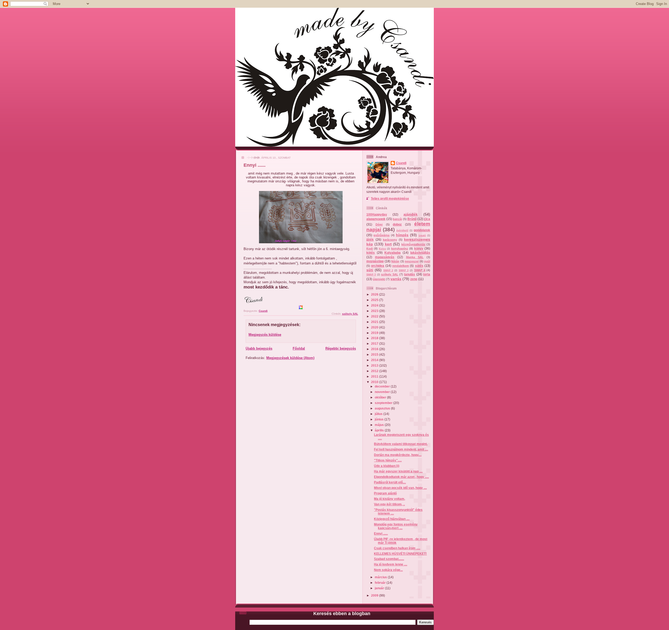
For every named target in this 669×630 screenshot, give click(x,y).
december (383, 386)
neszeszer (412, 261)
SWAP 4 (419, 270)
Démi (379, 224)
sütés (419, 265)
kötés (370, 252)
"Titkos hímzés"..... (388, 460)
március (381, 577)
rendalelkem (400, 265)
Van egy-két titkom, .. (389, 504)
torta (426, 274)
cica (427, 219)
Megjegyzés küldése (265, 335)
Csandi (401, 163)
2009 (375, 595)
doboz (397, 224)
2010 (375, 382)
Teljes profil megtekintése (390, 198)
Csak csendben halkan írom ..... (397, 548)
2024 (375, 305)
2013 (375, 365)
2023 (375, 311)
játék (370, 239)
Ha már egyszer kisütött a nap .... (398, 471)
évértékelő (402, 230)
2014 (375, 360)
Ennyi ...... (381, 533)
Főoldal (299, 348)
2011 (375, 376)
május (380, 424)
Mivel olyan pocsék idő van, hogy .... (400, 487)
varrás (395, 279)
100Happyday (376, 214)
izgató (422, 235)
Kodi (369, 248)
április (380, 430)
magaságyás (384, 257)
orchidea (377, 265)
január (380, 588)
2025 (375, 300)
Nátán (395, 261)
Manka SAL (415, 257)
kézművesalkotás (413, 244)
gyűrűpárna (381, 235)
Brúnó (412, 219)
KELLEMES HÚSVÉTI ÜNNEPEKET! (400, 553)
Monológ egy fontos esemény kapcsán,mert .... (396, 526)
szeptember (384, 402)
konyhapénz (399, 248)
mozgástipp (375, 261)
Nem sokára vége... (388, 569)
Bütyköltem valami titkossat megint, (401, 444)
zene (413, 279)
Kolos (382, 248)
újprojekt (379, 279)
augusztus (383, 408)
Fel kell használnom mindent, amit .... (401, 449)
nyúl (427, 261)
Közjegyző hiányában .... (392, 519)
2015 (375, 354)
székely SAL (350, 313)
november (383, 392)
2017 (375, 343)
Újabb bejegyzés (259, 348)
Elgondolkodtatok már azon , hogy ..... (401, 476)
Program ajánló (385, 493)
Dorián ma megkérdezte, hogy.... (398, 454)
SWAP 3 (403, 270)
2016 (375, 349)
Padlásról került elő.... (390, 482)
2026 (375, 294)
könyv (418, 248)
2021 (375, 321)
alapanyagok (375, 219)
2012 (375, 371)
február (381, 582)
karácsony (390, 239)
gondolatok (422, 230)
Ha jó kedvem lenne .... (390, 564)
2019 (375, 332)
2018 (375, 338)
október (381, 397)
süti (369, 270)
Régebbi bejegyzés (340, 348)
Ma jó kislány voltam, (389, 498)
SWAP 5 (371, 274)
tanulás (409, 274)
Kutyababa (392, 252)
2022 (375, 316)
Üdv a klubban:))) (386, 465)
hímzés (402, 235)
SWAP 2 (388, 270)
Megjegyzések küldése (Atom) (290, 358)
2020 (375, 327)
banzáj (397, 219)
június (379, 419)
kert (388, 244)
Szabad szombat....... (389, 558)
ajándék (410, 214)
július (379, 413)
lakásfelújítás (420, 252)
